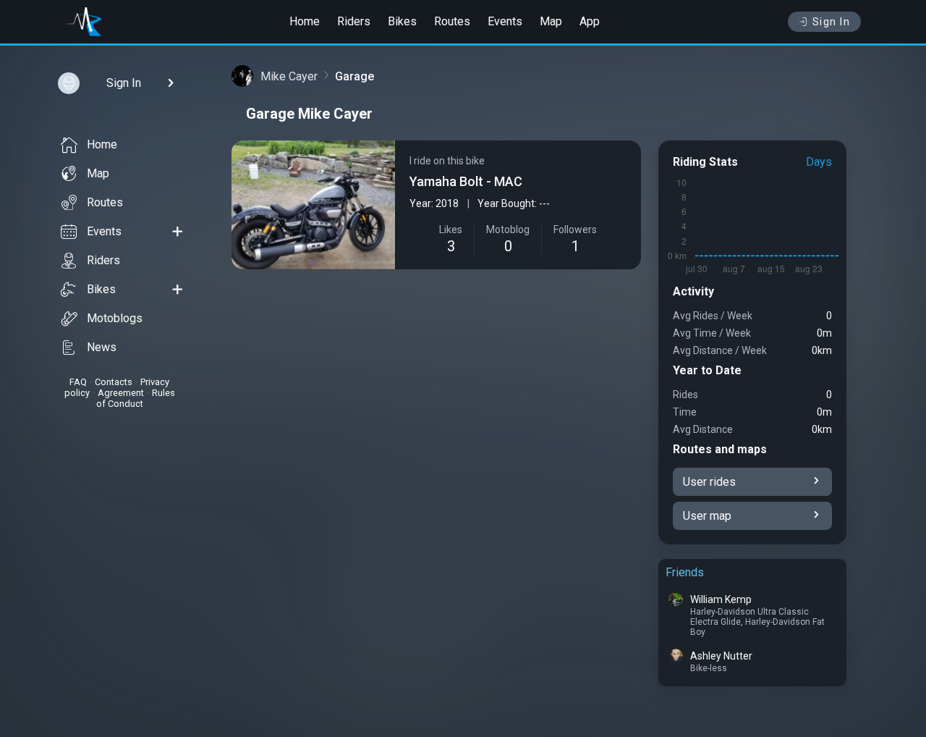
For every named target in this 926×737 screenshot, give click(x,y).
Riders (353, 21)
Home (304, 21)
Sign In (831, 22)
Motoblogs (115, 318)
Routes (452, 21)
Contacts (113, 381)
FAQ (78, 381)
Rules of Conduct (135, 398)
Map (551, 21)
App (589, 21)
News (101, 347)
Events (505, 21)
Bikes (402, 21)
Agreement (121, 392)
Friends (685, 572)
